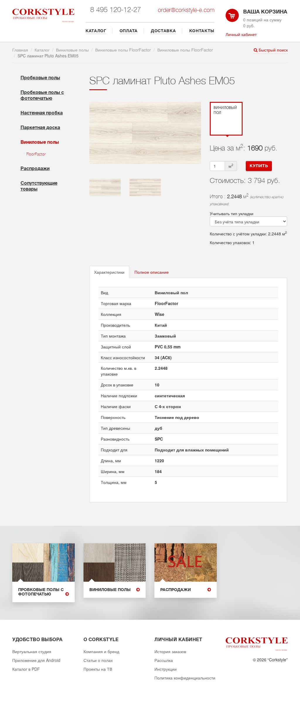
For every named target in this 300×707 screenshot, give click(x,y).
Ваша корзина (265, 12)
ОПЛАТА (129, 30)
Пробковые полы (40, 78)
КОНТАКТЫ (202, 30)
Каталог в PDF (26, 669)
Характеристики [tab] (109, 272)
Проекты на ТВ (97, 669)
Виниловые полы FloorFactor (123, 50)
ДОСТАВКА (163, 30)
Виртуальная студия (31, 651)
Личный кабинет (241, 34)
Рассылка (163, 660)
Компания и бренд (101, 651)
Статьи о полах (98, 660)
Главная (20, 50)
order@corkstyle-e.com (186, 10)
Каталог (42, 50)
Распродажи (35, 168)
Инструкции (165, 669)
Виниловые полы (72, 50)
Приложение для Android (36, 660)
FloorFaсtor (36, 154)
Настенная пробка (42, 113)
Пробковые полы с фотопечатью (41, 592)
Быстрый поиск (273, 50)
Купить (259, 165)
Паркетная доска (40, 127)
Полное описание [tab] (151, 272)
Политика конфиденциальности (184, 678)
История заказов (170, 651)
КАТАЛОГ (96, 30)
